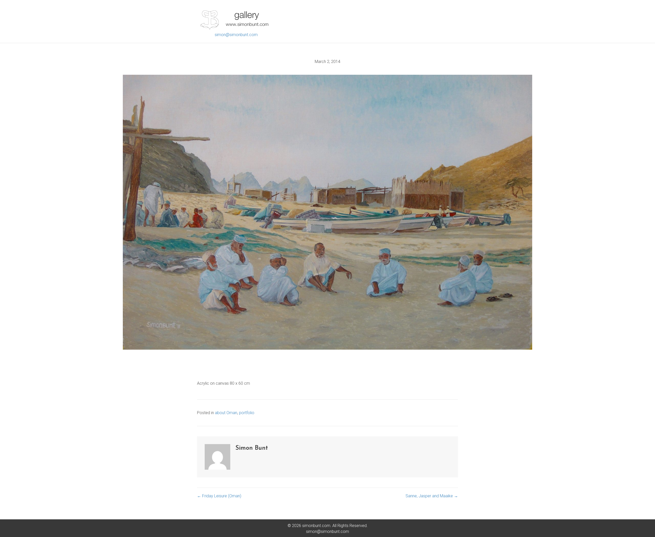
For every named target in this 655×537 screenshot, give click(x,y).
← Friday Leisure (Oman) (219, 495)
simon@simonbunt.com (236, 34)
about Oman (226, 412)
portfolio (246, 412)
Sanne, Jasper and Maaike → (432, 495)
